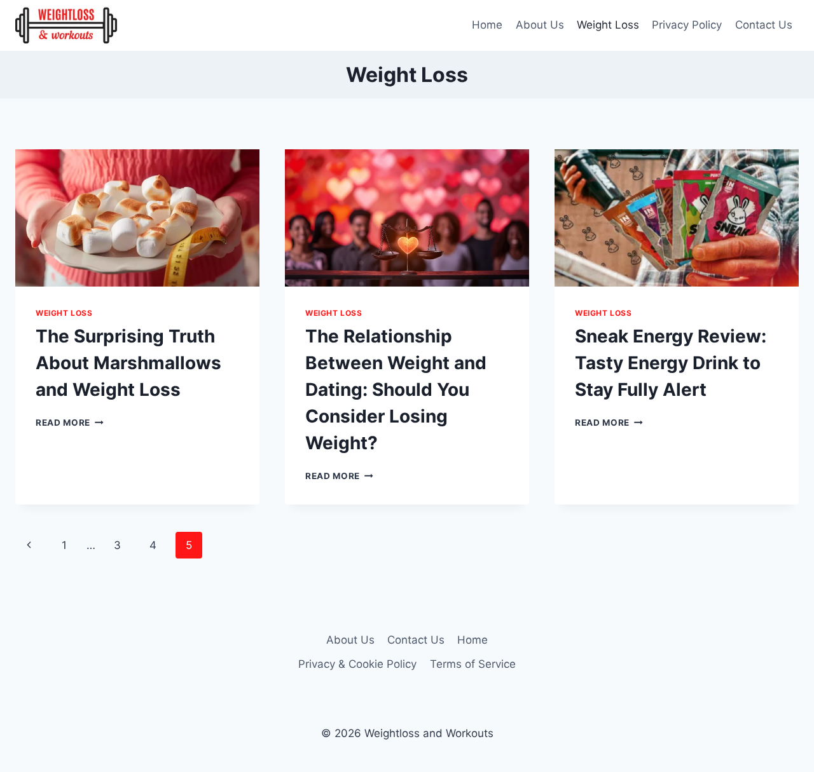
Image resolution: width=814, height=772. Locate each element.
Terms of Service (473, 664)
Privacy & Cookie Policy (357, 664)
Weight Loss (608, 24)
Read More (70, 422)
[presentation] (137, 218)
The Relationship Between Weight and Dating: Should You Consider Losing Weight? (395, 389)
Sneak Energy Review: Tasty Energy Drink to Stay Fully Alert (670, 362)
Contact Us (763, 24)
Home (487, 24)
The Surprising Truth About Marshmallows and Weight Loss (128, 362)
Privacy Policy (687, 24)
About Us (540, 24)
